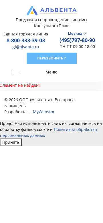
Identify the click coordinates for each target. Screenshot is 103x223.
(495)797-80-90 (77, 40)
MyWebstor (44, 111)
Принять (10, 142)
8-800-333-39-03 (26, 40)
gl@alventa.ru (26, 46)
